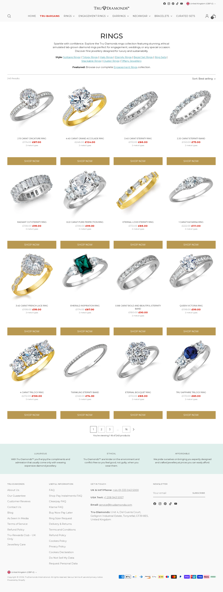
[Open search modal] (9, 16)
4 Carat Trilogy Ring (32, 392)
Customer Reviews (18, 501)
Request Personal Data (63, 563)
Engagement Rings (125, 67)
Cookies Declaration (61, 552)
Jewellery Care (16, 544)
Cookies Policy (58, 540)
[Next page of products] (133, 429)
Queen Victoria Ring (191, 305)
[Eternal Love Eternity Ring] (138, 193)
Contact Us (14, 507)
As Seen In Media (18, 518)
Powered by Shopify (16, 580)
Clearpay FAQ (57, 501)
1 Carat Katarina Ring (191, 222)
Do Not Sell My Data (61, 557)
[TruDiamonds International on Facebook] (164, 3)
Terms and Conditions (62, 529)
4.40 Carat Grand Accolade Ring (85, 138)
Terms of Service (17, 523)
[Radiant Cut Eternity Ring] (31, 193)
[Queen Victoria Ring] (191, 277)
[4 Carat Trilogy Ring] (31, 363)
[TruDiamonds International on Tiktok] (177, 3)
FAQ (52, 490)
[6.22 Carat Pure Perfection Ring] (84, 193)
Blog (10, 512)
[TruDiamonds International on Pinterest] (173, 3)
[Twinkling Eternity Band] (84, 363)
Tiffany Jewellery (131, 60)
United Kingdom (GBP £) (201, 3)
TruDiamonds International (37, 577)
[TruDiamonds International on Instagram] (168, 3)
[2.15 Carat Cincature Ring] (31, 109)
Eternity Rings (123, 57)
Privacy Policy (57, 546)
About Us (13, 490)
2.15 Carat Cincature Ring (31, 138)
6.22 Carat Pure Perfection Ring (84, 222)
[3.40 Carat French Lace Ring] (31, 277)
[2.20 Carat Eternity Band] (191, 109)
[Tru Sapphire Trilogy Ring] (191, 363)
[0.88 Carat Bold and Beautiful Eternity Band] (138, 277)
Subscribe (198, 493)
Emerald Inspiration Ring (85, 305)
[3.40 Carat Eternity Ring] (138, 109)
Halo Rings (106, 57)
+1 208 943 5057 (114, 497)
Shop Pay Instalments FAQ (65, 495)
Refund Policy (15, 529)
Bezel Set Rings (143, 57)
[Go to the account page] (207, 16)
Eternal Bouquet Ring (138, 392)
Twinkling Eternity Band (85, 392)
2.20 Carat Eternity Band (191, 138)
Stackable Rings (91, 60)
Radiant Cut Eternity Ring (32, 222)
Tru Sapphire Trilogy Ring (191, 392)
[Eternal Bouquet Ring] (138, 363)
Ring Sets (160, 57)
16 (126, 429)
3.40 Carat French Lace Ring (32, 305)
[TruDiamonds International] (111, 8)
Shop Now (32, 161)
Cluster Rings (111, 60)
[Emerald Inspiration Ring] (84, 277)
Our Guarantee (16, 495)
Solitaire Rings (71, 57)
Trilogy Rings (90, 57)
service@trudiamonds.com (115, 504)
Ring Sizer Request (60, 518)
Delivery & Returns (60, 523)
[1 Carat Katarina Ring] (191, 193)
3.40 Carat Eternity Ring (138, 138)
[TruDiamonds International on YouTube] (181, 3)
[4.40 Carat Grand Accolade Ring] (84, 109)
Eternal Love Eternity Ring (138, 222)
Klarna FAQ (56, 507)
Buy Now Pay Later (61, 512)
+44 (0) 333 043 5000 (126, 490)
